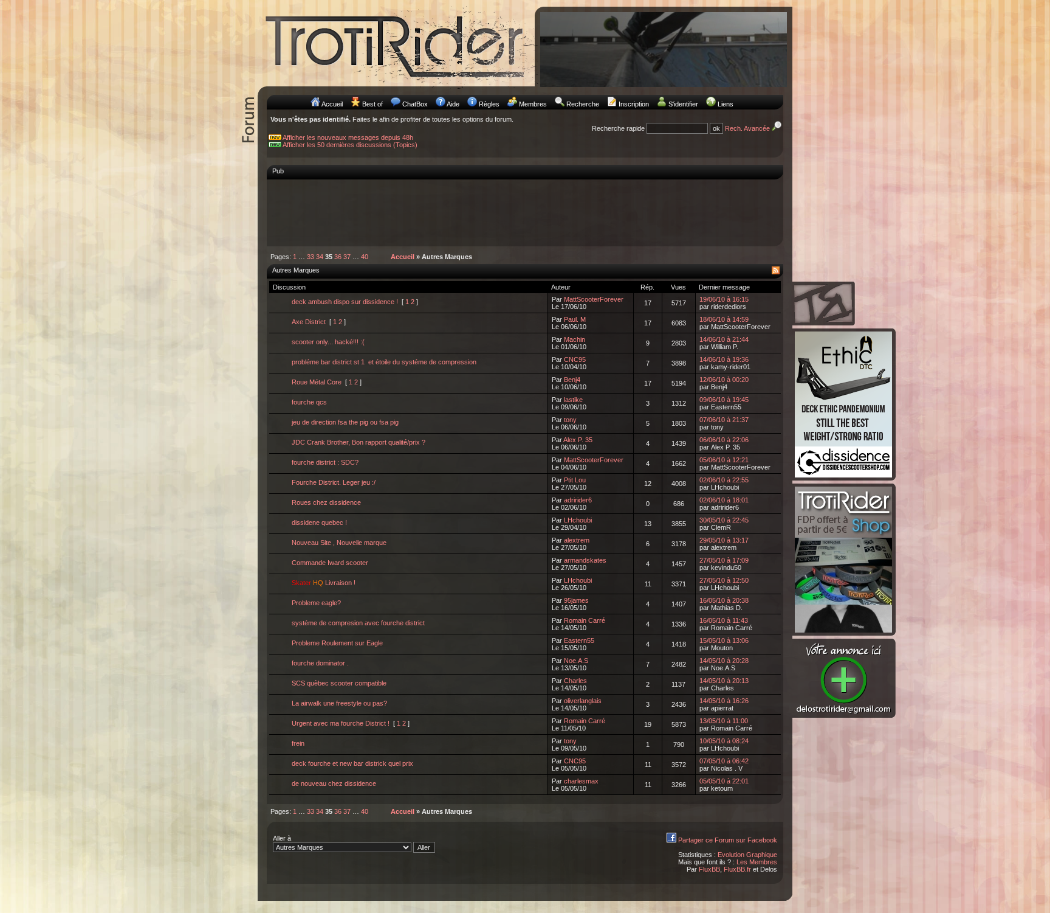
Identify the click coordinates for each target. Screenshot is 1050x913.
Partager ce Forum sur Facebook (727, 840)
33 (310, 256)
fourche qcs (309, 402)
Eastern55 (579, 640)
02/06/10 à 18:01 (724, 500)
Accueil (332, 104)
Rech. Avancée (748, 128)
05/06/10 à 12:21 (724, 459)
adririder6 (578, 500)
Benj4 (572, 379)
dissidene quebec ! (319, 522)
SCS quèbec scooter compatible (339, 683)
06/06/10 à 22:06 (724, 439)
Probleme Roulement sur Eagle (337, 643)
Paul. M (575, 319)
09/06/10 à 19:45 (724, 399)
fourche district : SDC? (325, 462)
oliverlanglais (583, 700)
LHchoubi (578, 520)
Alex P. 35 (577, 439)
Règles (489, 104)
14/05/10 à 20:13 (724, 680)
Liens (725, 104)
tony (570, 419)
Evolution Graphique (747, 854)
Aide (453, 104)
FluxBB (709, 869)
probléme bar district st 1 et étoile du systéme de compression (384, 362)
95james (576, 600)
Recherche (582, 104)
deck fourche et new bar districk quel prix (352, 763)
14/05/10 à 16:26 (724, 700)
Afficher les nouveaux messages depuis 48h (348, 137)
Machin (574, 339)
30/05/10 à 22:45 (724, 520)
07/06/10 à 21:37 (724, 419)
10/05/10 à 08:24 (724, 741)
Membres (533, 104)
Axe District (309, 321)
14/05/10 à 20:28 (724, 660)
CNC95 (575, 359)
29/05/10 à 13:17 (724, 540)
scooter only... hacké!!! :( (328, 341)
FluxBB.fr (737, 869)
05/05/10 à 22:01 (724, 781)
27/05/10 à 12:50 (724, 580)
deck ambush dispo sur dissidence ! (345, 301)
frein (298, 743)
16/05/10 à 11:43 (723, 620)
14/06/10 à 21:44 (724, 339)
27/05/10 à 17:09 (724, 560)
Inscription (634, 104)
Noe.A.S (576, 660)
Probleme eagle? (316, 602)
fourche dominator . (320, 663)
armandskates (585, 560)
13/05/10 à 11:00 (723, 720)
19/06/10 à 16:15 (724, 299)
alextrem (576, 540)
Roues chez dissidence (326, 502)
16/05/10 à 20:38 (724, 600)
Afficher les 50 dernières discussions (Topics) (350, 144)
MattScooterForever (593, 299)
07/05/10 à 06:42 (724, 761)
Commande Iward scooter (330, 562)
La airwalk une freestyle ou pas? (339, 703)
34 (319, 256)
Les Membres (756, 862)
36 (337, 256)
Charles (575, 680)
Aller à (282, 838)
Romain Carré (584, 620)
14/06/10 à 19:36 (724, 359)
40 (364, 256)
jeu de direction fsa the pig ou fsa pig (345, 422)
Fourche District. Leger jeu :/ (334, 482)
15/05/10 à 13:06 (724, 640)
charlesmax (581, 781)
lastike (573, 399)
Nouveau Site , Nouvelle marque (339, 542)
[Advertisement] (525, 212)
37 (347, 256)
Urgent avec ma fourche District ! (340, 723)
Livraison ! (323, 582)
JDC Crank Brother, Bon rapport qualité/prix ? (358, 442)
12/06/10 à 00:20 (724, 379)
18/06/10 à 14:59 (724, 319)
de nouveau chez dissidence (334, 783)
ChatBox (415, 104)
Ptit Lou (575, 480)
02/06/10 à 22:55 (724, 480)
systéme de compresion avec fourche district (358, 623)
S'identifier (683, 104)
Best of (372, 104)
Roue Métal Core (316, 382)
